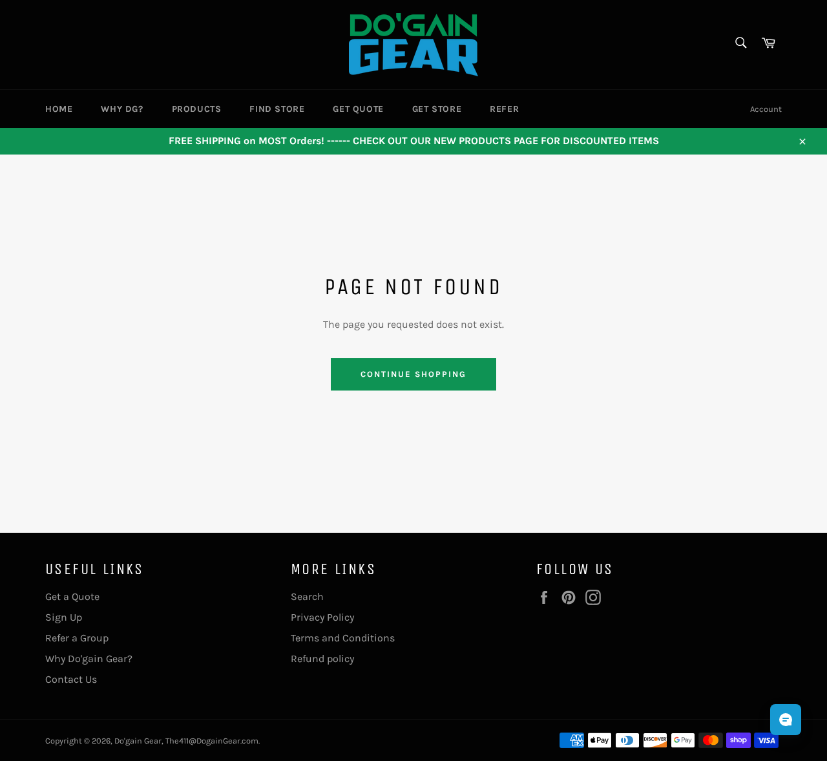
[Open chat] (785, 719)
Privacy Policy (322, 617)
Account (766, 109)
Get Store (436, 108)
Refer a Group (77, 638)
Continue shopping (413, 374)
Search (307, 596)
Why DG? (122, 108)
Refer (504, 108)
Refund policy (322, 658)
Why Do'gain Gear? (88, 658)
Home (58, 108)
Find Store (276, 108)
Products (197, 108)
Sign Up (63, 617)
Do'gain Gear (138, 740)
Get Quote (358, 108)
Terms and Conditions (343, 638)
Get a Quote (72, 596)
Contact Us (71, 679)
